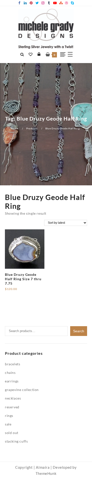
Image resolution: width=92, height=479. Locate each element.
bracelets (12, 364)
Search (78, 331)
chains (10, 372)
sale (8, 424)
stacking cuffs (16, 441)
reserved (12, 407)
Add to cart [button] (14, 291)
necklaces (13, 398)
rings (9, 415)
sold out (11, 433)
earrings (12, 381)
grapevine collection (22, 390)
